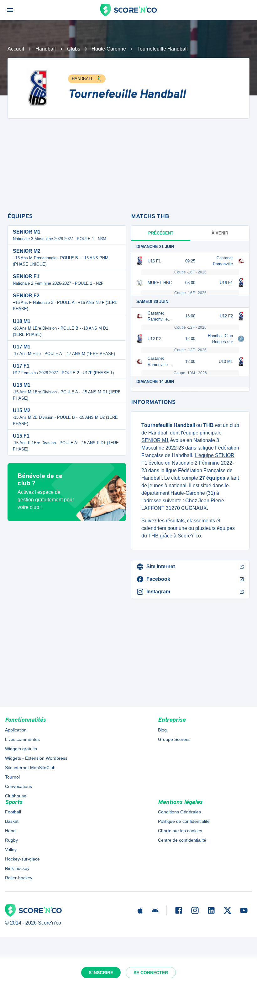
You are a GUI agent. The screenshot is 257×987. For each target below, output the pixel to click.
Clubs (73, 48)
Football (13, 811)
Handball (45, 48)
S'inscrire (101, 972)
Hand (10, 830)
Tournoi (12, 776)
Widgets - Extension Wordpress (36, 758)
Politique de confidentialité (184, 821)
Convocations (18, 786)
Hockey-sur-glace (22, 858)
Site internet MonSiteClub (30, 767)
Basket (11, 821)
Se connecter (151, 972)
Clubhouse (15, 795)
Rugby (11, 840)
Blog (162, 729)
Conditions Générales (179, 811)
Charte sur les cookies (180, 830)
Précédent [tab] (160, 233)
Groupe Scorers (174, 739)
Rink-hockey (17, 868)
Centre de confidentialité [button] (182, 840)
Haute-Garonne (109, 48)
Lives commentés (22, 739)
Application (16, 729)
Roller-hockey (18, 877)
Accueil (16, 48)
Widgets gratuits (21, 748)
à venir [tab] (220, 233)
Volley (11, 849)
